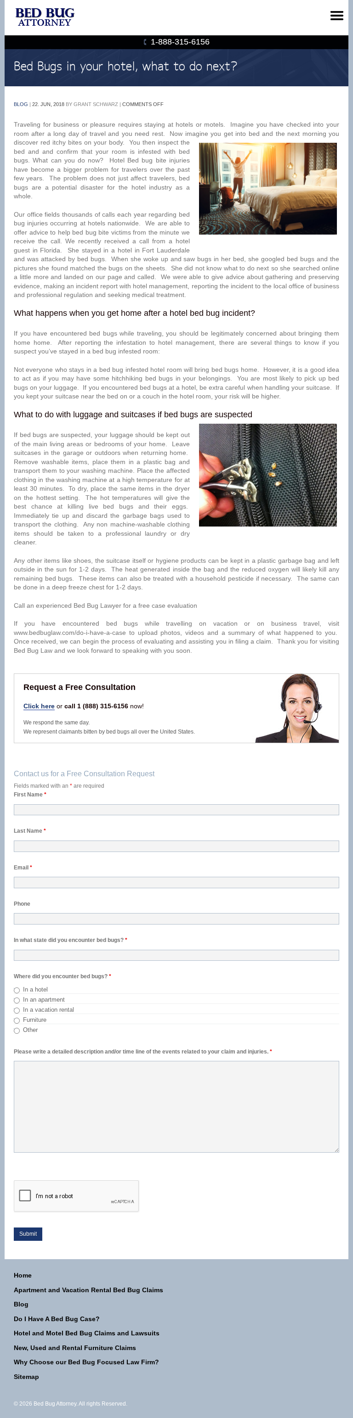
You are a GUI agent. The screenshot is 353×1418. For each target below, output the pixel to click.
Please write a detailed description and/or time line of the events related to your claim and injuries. (143, 1051)
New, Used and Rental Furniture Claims (75, 1347)
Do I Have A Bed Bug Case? (57, 1319)
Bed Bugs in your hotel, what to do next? (126, 67)
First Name (30, 794)
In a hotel (35, 989)
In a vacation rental (48, 1009)
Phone (22, 904)
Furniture (34, 1019)
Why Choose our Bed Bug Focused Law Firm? (86, 1362)
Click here (39, 706)
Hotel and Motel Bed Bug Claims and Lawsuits (86, 1333)
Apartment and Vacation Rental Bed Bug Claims (88, 1290)
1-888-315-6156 (180, 41)
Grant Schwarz (96, 104)
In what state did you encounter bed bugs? (70, 940)
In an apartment (44, 999)
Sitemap (26, 1376)
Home (23, 1275)
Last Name (30, 831)
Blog (21, 104)
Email (23, 867)
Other (30, 1029)
